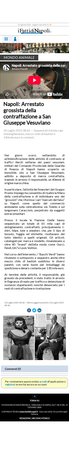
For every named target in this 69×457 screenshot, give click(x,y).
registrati (10, 407)
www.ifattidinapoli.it (29, 434)
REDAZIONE (25, 441)
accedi (43, 404)
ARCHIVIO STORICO (41, 441)
